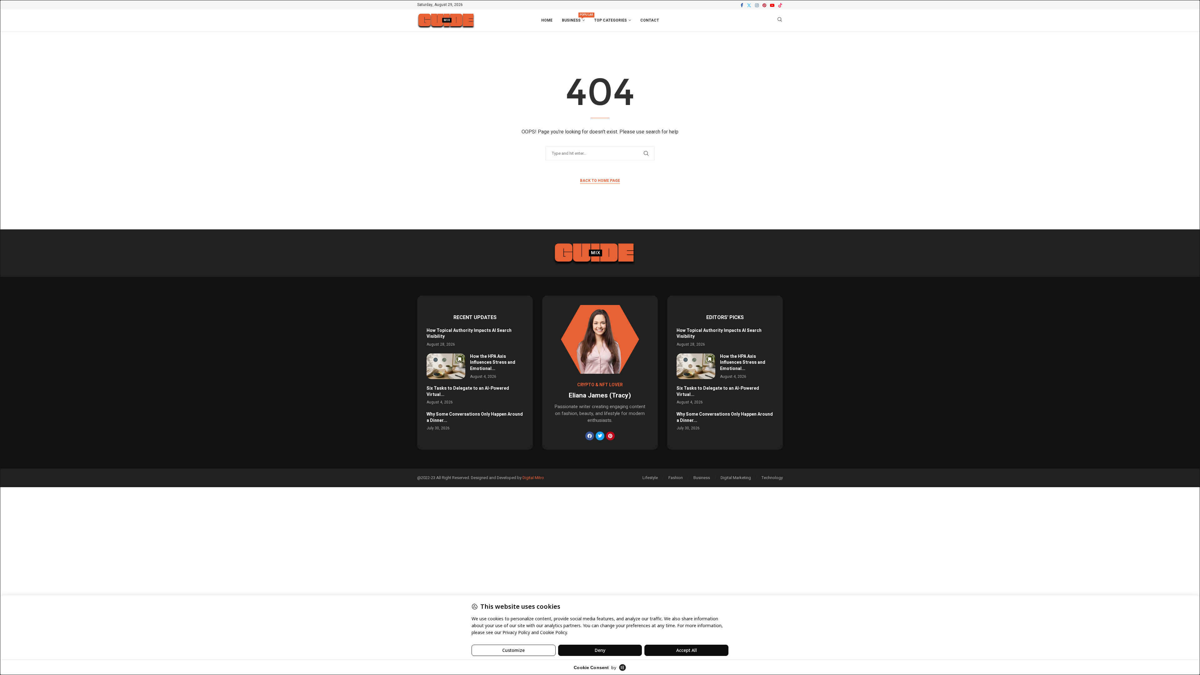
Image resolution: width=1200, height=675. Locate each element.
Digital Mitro (533, 478)
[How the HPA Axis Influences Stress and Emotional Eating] (446, 366)
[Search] (780, 20)
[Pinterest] (764, 5)
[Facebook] (741, 5)
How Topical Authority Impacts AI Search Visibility (469, 333)
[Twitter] (749, 5)
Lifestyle (650, 478)
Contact (649, 20)
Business (573, 18)
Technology (772, 478)
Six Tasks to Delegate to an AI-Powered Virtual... (468, 391)
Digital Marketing (736, 478)
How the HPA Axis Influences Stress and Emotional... (492, 362)
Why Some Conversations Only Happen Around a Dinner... (475, 417)
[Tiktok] (780, 5)
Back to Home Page (600, 180)
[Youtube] (772, 5)
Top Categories (610, 20)
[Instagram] (757, 5)
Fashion (675, 478)
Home (546, 20)
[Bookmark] (460, 359)
